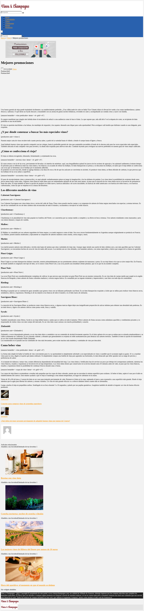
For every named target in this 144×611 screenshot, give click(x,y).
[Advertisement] (72, 91)
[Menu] (2, 31)
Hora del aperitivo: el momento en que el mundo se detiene (28, 585)
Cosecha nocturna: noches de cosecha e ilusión (22, 514)
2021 (18, 593)
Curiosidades (10, 19)
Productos (8, 27)
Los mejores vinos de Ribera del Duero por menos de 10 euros (29, 549)
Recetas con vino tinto (11, 478)
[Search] (2, 34)
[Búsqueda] (23, 12)
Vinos (7, 21)
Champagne (9, 23)
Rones (7, 25)
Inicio (7, 17)
